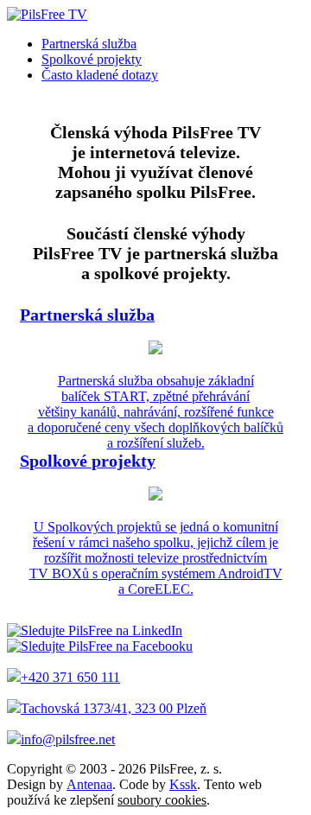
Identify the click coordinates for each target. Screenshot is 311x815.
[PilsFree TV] (47, 14)
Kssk (183, 784)
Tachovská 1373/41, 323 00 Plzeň (113, 708)
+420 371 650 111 (70, 677)
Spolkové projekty (91, 59)
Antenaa (89, 784)
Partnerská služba (88, 43)
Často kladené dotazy (99, 74)
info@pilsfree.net (68, 739)
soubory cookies (161, 800)
